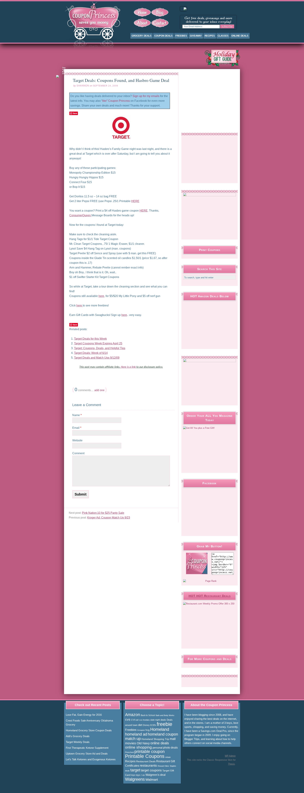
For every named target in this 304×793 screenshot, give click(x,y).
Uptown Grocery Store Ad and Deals (87, 753)
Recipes (210, 35)
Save (75, 113)
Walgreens (135, 779)
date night (155, 720)
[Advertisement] (132, 58)
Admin (230, 756)
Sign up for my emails (145, 96)
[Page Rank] (209, 581)
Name (77, 415)
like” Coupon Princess (116, 100)
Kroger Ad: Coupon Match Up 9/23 (108, 517)
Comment (78, 453)
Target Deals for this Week (90, 338)
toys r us (140, 775)
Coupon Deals (163, 35)
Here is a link (128, 367)
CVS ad (134, 720)
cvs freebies (144, 720)
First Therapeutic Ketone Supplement (87, 747)
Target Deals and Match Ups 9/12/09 (96, 357)
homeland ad (136, 734)
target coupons (151, 770)
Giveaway (196, 35)
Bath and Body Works (165, 715)
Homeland (159, 729)
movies (130, 743)
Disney (146, 725)
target (135, 770)
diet (140, 724)
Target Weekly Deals (78, 741)
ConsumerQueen (80, 215)
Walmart (151, 779)
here (101, 295)
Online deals (239, 35)
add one (99, 390)
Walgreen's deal (155, 774)
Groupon (141, 730)
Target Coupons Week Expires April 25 (98, 343)
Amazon (132, 714)
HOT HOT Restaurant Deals (210, 596)
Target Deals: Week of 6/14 (91, 352)
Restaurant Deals (146, 761)
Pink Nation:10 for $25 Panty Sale (103, 512)
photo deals (170, 747)
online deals (159, 743)
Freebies (181, 35)
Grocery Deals (141, 35)
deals (163, 719)
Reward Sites (163, 766)
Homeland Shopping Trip (155, 739)
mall (173, 739)
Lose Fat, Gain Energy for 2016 (84, 714)
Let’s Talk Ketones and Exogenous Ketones (91, 759)
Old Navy (143, 743)
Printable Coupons (144, 756)
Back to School (148, 715)
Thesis (231, 764)
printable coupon (149, 751)
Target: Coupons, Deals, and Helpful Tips (99, 348)
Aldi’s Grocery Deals (78, 736)
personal (157, 747)
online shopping (138, 747)
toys (133, 775)
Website (77, 440)
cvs (127, 719)
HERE (135, 201)
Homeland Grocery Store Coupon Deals (89, 730)
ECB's (153, 725)
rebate (168, 757)
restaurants (148, 765)
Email (76, 427)
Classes (223, 35)
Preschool (129, 752)
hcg (147, 730)
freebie (164, 724)
